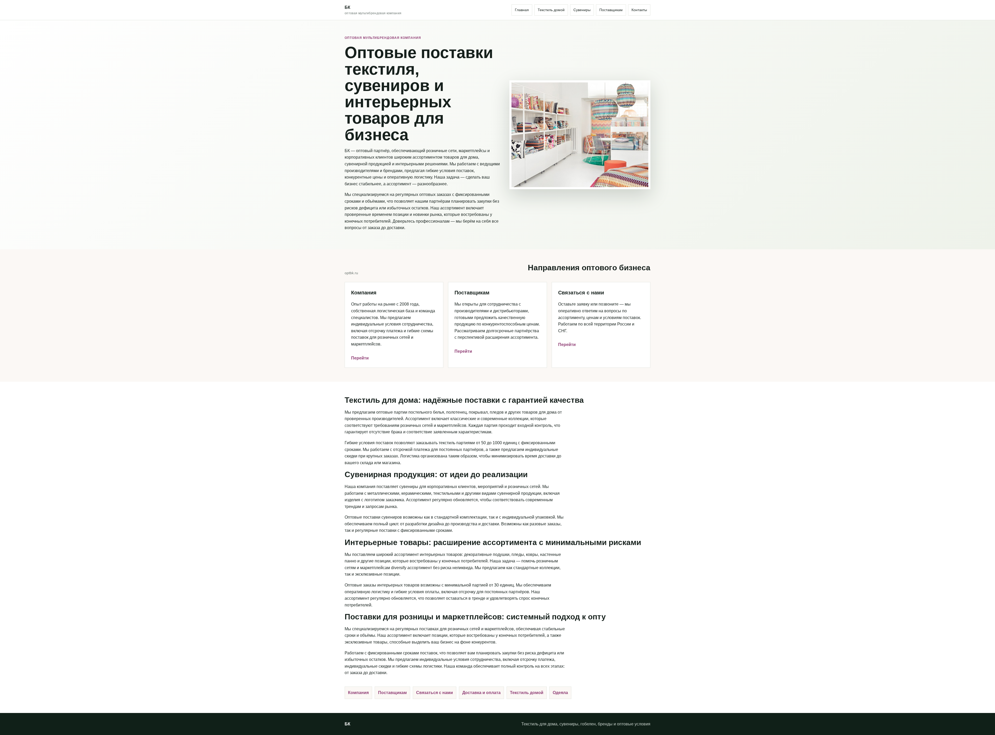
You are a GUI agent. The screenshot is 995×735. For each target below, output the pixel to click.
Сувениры (582, 10)
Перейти (360, 358)
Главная (522, 10)
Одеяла (560, 692)
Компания (358, 692)
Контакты (639, 10)
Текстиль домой (551, 10)
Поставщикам (611, 10)
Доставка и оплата (481, 692)
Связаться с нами (434, 692)
